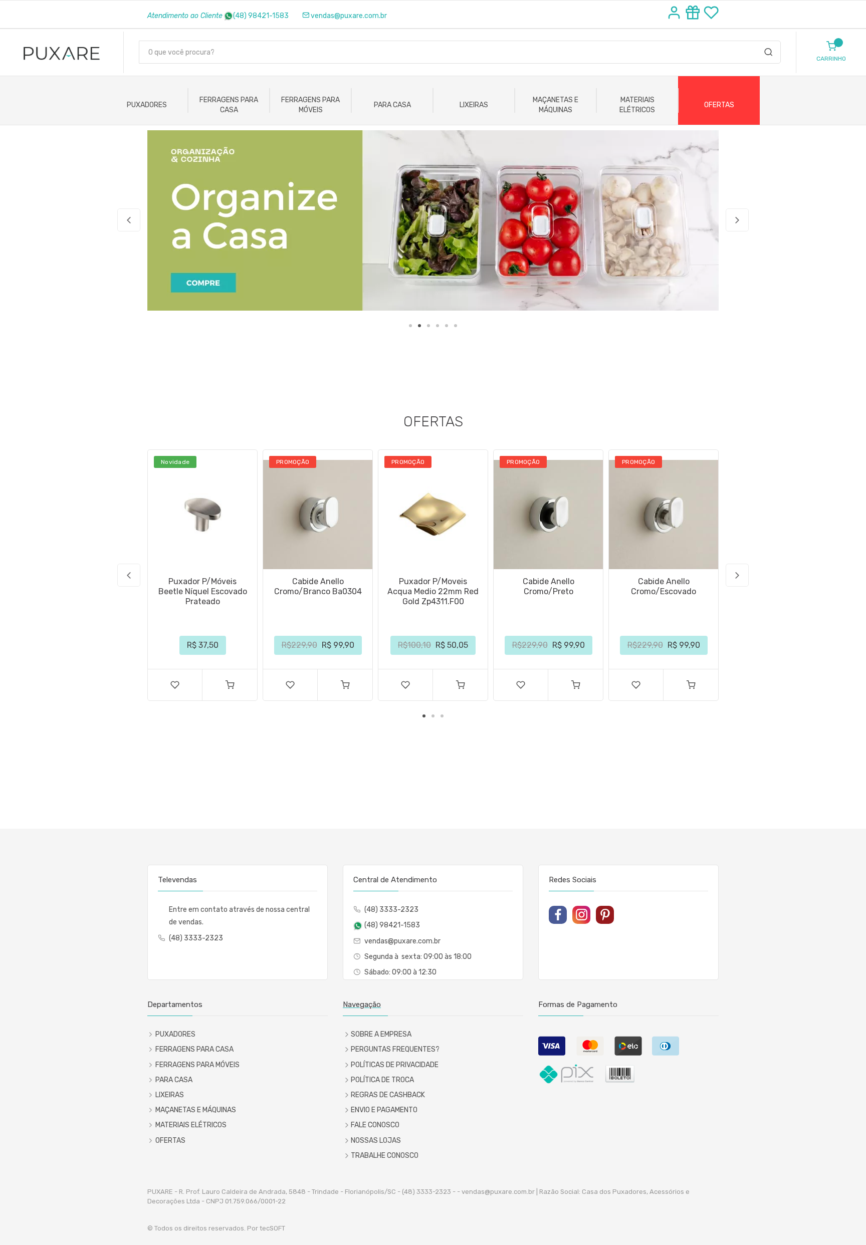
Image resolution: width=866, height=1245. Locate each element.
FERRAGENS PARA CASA (228, 105)
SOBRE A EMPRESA (381, 1034)
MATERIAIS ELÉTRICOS (637, 105)
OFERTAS (719, 105)
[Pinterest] (605, 915)
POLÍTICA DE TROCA (382, 1080)
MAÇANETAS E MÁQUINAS (555, 105)
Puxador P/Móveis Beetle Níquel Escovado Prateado (202, 591)
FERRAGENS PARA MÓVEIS (310, 105)
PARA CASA (392, 105)
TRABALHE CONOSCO (384, 1155)
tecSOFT (272, 1228)
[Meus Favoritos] (711, 14)
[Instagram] (581, 915)
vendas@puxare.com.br (349, 16)
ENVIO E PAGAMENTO (384, 1110)
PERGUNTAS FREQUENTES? (395, 1049)
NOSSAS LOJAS (376, 1140)
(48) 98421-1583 (261, 16)
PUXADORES (147, 105)
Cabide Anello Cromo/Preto (548, 586)
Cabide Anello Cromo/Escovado (663, 586)
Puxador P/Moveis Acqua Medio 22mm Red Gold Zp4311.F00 (433, 591)
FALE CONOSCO (375, 1125)
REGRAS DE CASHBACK (388, 1095)
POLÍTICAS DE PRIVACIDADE (395, 1065)
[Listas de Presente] (694, 14)
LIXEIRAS (474, 105)
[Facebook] (558, 915)
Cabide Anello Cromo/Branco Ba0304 (318, 586)
